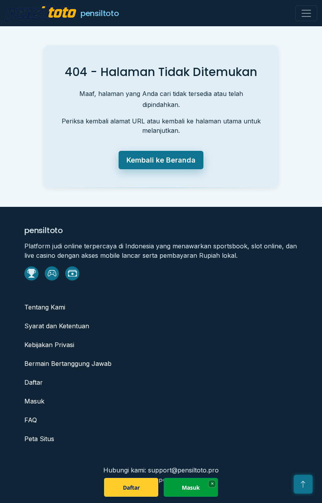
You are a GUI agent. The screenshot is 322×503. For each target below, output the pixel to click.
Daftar (33, 382)
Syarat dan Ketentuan (56, 326)
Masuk (34, 401)
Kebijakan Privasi (49, 345)
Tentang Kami (44, 307)
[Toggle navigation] (306, 13)
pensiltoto (99, 13)
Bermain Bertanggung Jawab (68, 363)
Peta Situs (39, 439)
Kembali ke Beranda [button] (161, 160)
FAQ (30, 420)
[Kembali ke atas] (303, 484)
